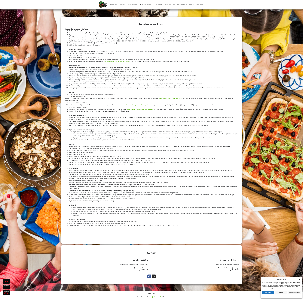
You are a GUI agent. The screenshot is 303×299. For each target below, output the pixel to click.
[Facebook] (149, 276)
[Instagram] (154, 276)
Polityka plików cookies (275, 296)
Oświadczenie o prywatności (287, 296)
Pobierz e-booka (182, 5)
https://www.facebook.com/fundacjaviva (116, 61)
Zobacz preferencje (294, 292)
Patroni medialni (132, 5)
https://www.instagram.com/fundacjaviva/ (137, 105)
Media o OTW (195, 27)
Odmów (281, 292)
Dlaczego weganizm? (146, 5)
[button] (300, 279)
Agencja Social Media (155, 297)
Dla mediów (199, 5)
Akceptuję (268, 292)
